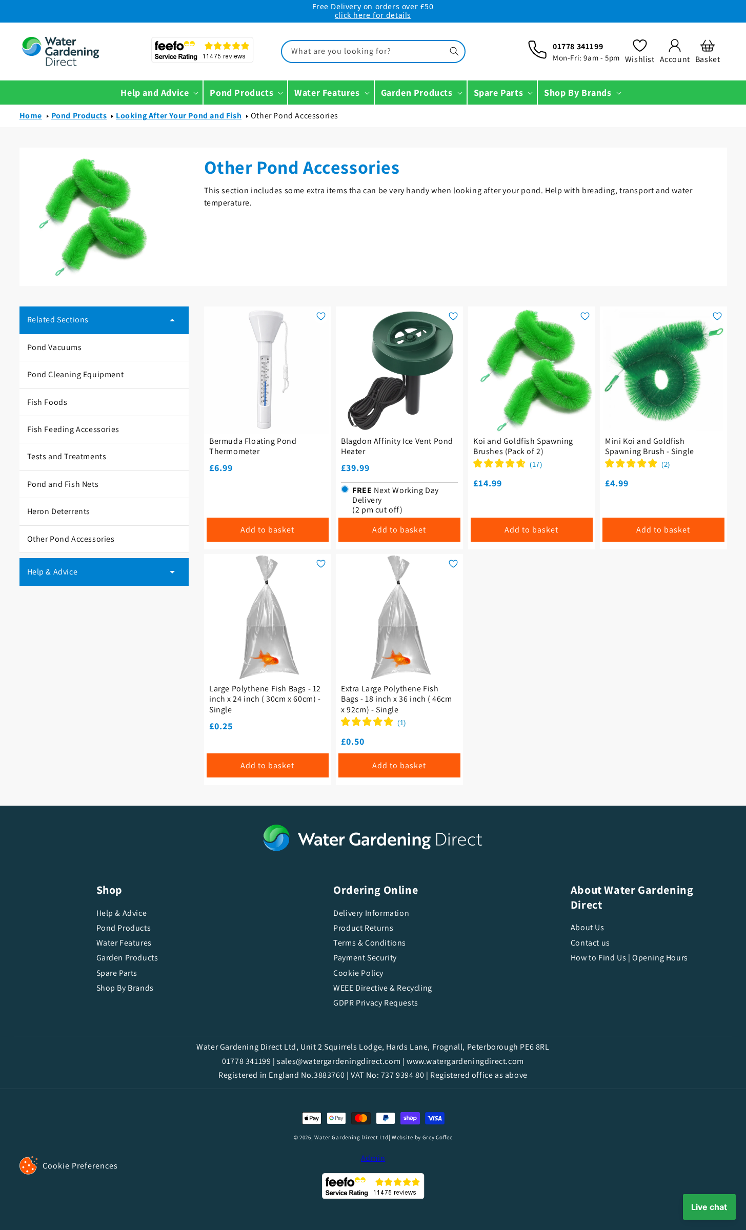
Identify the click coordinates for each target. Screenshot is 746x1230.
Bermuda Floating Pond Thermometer (253, 446)
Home (30, 115)
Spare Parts (117, 973)
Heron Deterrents (59, 511)
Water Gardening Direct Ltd (351, 1137)
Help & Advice (121, 913)
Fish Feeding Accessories (73, 429)
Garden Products (127, 957)
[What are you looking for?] (454, 51)
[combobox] (373, 51)
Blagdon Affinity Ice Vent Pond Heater (397, 446)
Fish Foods (47, 402)
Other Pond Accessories (294, 115)
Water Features (124, 942)
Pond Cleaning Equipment (75, 374)
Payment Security (365, 957)
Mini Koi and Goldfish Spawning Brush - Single (649, 446)
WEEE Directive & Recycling (382, 987)
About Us (587, 927)
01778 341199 (578, 46)
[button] (707, 51)
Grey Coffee (437, 1137)
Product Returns (363, 927)
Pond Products (79, 115)
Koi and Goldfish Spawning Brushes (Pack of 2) (523, 446)
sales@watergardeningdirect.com (338, 1061)
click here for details (373, 15)
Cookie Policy (358, 973)
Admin (373, 1158)
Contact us (590, 942)
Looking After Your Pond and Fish (178, 115)
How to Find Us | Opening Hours (629, 957)
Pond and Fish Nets (63, 484)
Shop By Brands (125, 987)
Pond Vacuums (54, 347)
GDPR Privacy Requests (375, 1002)
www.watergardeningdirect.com (465, 1061)
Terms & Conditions (369, 942)
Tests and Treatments (67, 456)
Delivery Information (371, 913)
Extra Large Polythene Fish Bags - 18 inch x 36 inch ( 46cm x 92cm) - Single (396, 699)
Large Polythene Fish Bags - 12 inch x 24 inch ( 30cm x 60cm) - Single (265, 699)
